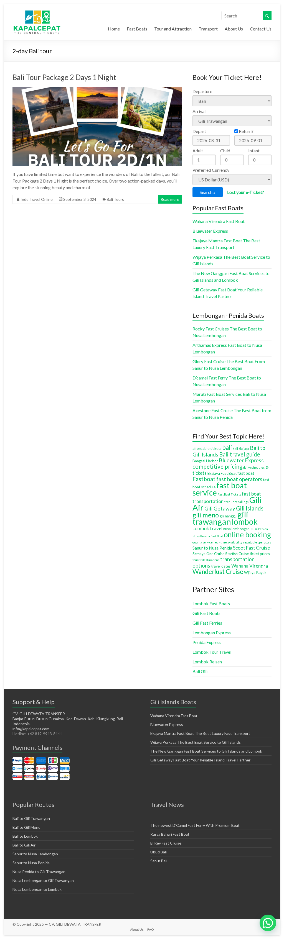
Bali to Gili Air (24, 845)
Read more (170, 199)
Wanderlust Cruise (217, 571)
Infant (254, 150)
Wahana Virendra (249, 566)
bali (227, 447)
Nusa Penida (259, 529)
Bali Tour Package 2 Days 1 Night (64, 77)
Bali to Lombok (25, 836)
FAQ (150, 929)
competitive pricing (217, 466)
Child (225, 150)
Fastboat (203, 479)
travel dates (220, 566)
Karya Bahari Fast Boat (169, 834)
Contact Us (261, 28)
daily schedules (254, 467)
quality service (202, 542)
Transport (208, 28)
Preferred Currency (210, 170)
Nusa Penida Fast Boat (207, 536)
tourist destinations (205, 560)
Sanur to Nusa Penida (212, 547)
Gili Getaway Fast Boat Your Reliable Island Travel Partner (200, 760)
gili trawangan (220, 517)
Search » (207, 192)
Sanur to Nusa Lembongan (35, 853)
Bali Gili (199, 671)
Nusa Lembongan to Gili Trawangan (43, 880)
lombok (245, 521)
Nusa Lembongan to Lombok (37, 889)
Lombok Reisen (207, 661)
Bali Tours (115, 199)
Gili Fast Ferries (207, 622)
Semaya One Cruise (208, 553)
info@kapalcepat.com (30, 728)
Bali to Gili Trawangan (31, 818)
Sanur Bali (158, 860)
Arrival (199, 111)
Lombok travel (207, 528)
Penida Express (206, 642)
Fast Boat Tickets (229, 494)
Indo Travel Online (37, 199)
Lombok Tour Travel (211, 652)
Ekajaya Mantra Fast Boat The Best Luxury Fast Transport (200, 733)
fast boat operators (239, 479)
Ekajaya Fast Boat (222, 473)
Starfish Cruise (237, 553)
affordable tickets (206, 448)
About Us (234, 28)
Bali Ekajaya (241, 448)
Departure (202, 91)
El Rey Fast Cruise (165, 843)
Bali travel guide (239, 454)
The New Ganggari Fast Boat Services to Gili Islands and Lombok (206, 751)
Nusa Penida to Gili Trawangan (38, 871)
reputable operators (257, 542)
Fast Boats (137, 28)
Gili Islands (249, 508)
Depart (199, 131)
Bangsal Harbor (205, 461)
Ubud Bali (158, 852)
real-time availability (228, 542)
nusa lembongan (236, 529)
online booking (247, 534)
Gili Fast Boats (206, 613)
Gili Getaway (219, 508)
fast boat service (219, 489)
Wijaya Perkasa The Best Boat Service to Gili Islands (195, 742)
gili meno (205, 515)
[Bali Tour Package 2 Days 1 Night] (97, 89)
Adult (197, 150)
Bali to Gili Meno (26, 827)
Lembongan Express (211, 632)
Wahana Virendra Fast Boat (218, 221)
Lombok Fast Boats (211, 603)
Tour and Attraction (173, 28)
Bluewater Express (210, 231)
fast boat (245, 473)
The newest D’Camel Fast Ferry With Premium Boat (195, 825)
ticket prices (260, 553)
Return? (245, 131)
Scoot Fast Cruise (251, 548)
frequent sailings (236, 502)
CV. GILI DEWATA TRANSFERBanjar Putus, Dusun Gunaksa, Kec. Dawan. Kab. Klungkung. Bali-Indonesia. (68, 718)
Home (114, 28)
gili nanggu (228, 516)
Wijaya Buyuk (255, 572)
